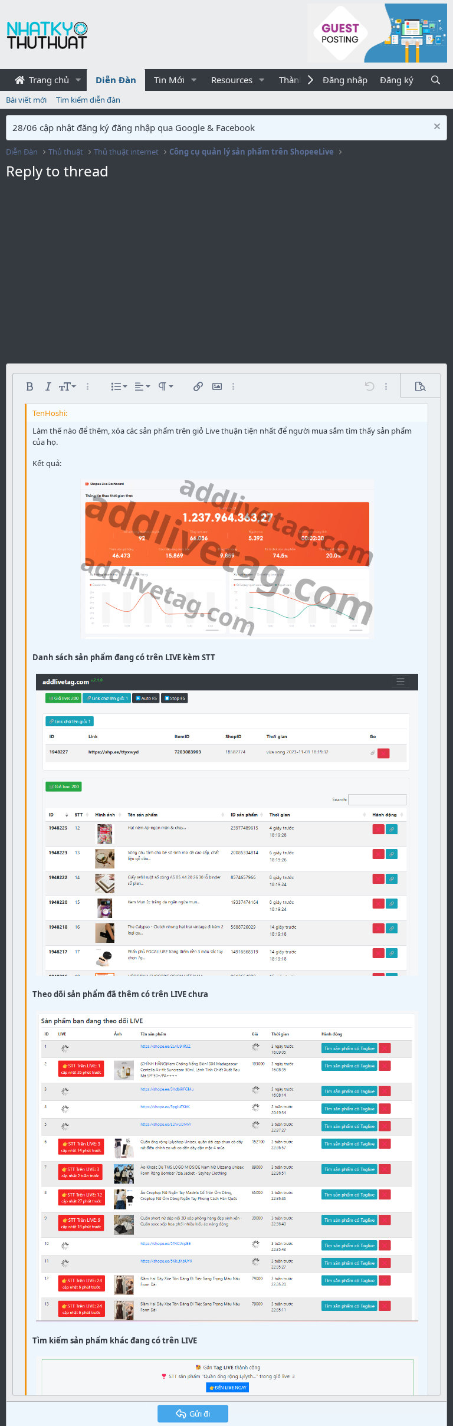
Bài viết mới (26, 99)
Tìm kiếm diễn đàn (88, 99)
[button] (78, 80)
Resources (231, 80)
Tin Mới (169, 80)
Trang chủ (48, 80)
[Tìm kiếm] (435, 80)
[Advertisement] (226, 275)
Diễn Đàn (116, 80)
